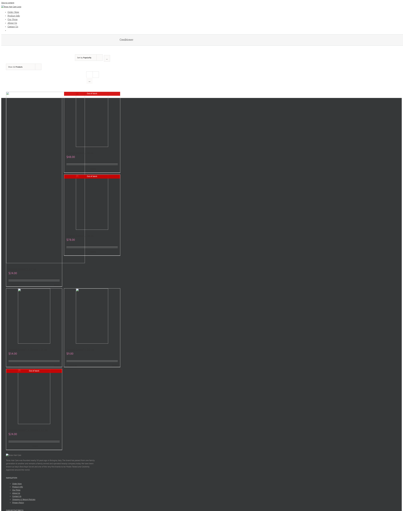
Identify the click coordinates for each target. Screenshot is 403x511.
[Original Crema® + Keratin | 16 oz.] (34, 316)
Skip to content (7, 2)
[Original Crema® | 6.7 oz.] (34, 178)
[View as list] (89, 81)
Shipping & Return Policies (23, 499)
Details (57, 285)
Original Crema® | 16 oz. (80, 152)
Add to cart (15, 285)
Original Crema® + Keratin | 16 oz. (28, 349)
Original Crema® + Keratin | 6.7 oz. (28, 429)
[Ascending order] (107, 58)
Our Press (16, 490)
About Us (16, 493)
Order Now (17, 483)
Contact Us (16, 496)
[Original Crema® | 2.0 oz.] (92, 316)
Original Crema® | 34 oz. (80, 235)
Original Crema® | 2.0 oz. (80, 349)
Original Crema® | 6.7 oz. (22, 269)
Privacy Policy (18, 502)
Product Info (17, 486)
